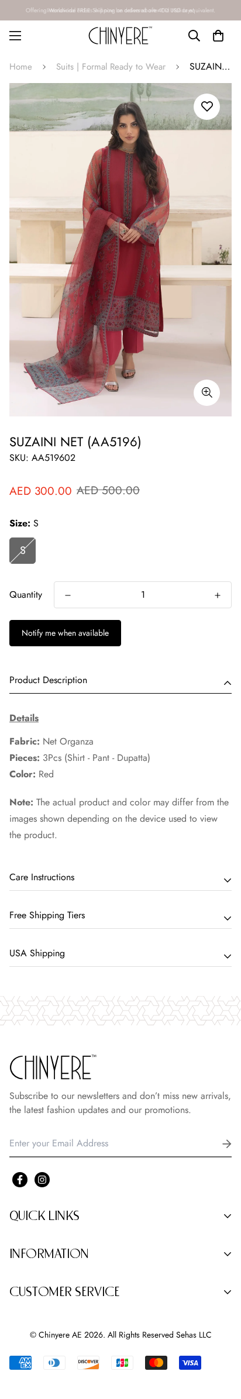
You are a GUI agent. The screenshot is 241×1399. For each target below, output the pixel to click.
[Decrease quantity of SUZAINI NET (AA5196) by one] (67, 595)
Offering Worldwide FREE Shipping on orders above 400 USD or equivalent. (120, 10)
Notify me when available (65, 633)
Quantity (25, 594)
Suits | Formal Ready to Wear (111, 66)
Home (20, 66)
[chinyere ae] (120, 35)
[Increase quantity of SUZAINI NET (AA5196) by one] (217, 595)
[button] (218, 35)
